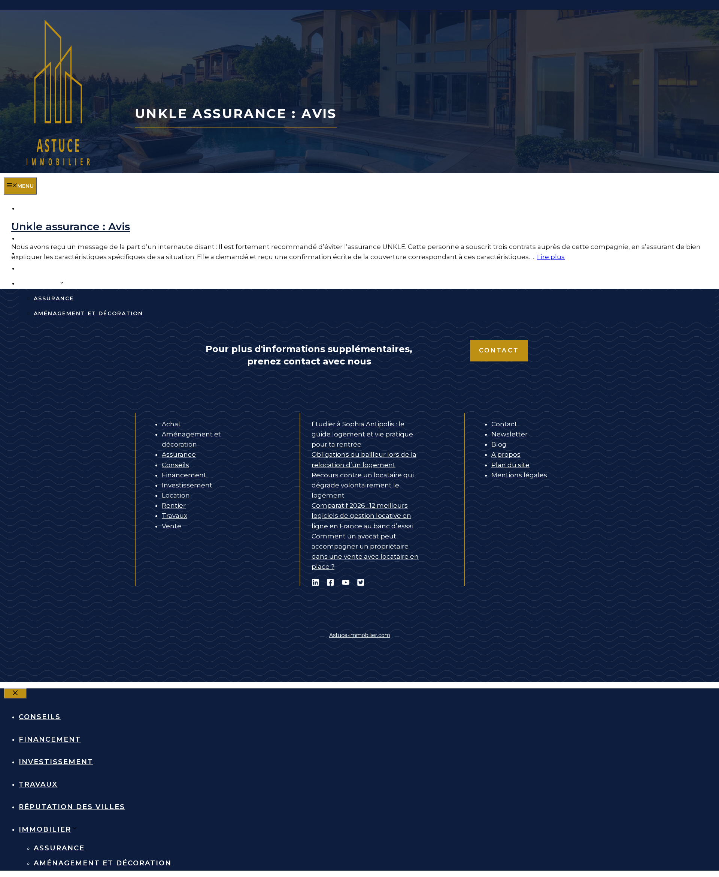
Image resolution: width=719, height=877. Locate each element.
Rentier (174, 505)
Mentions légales (519, 475)
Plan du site (510, 465)
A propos (506, 454)
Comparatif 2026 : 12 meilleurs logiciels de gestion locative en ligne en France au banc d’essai (362, 515)
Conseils (35, 208)
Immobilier (39, 283)
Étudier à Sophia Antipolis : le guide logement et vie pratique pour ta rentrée (362, 434)
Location (176, 495)
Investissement (48, 238)
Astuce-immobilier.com (359, 635)
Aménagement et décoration (88, 313)
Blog (499, 444)
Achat (171, 424)
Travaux (34, 253)
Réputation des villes (61, 268)
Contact (499, 350)
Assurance (54, 298)
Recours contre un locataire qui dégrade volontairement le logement (363, 485)
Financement (43, 223)
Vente (171, 526)
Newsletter (509, 434)
